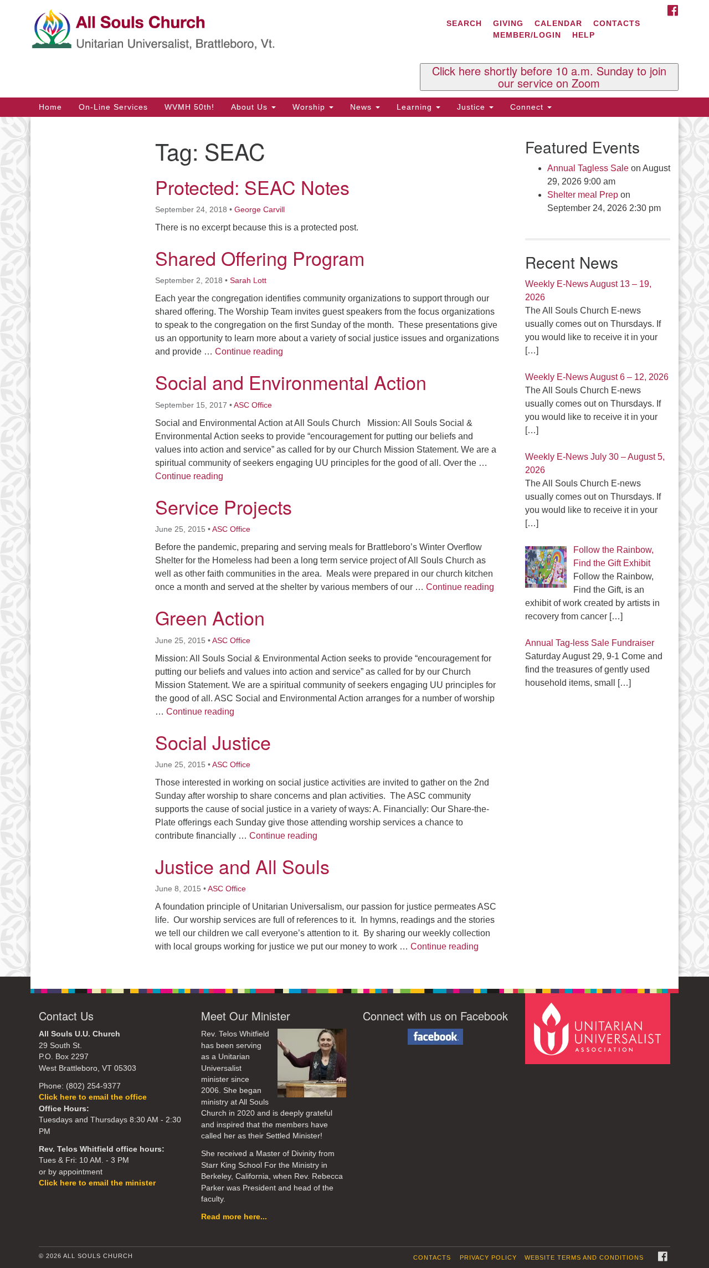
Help (583, 34)
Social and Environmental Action (291, 382)
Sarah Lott (248, 280)
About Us (250, 106)
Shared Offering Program (259, 257)
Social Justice (213, 742)
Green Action (210, 617)
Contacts (616, 23)
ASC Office (253, 405)
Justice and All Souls (242, 866)
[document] (354, 547)
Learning (416, 106)
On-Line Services (113, 106)
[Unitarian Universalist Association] (599, 1028)
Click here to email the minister (97, 1183)
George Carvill (259, 209)
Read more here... (234, 1217)
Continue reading (249, 351)
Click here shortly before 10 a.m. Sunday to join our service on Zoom (549, 77)
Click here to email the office (93, 1097)
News (362, 106)
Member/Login (527, 34)
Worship (310, 106)
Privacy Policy (488, 1257)
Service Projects (223, 506)
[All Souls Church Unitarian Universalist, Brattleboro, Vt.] (219, 30)
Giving (508, 23)
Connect (528, 106)
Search (464, 23)
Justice (472, 106)
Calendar (558, 23)
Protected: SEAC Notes (252, 187)
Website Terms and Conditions (584, 1257)
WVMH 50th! (189, 106)
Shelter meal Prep (582, 194)
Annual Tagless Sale (588, 168)
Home (50, 106)
